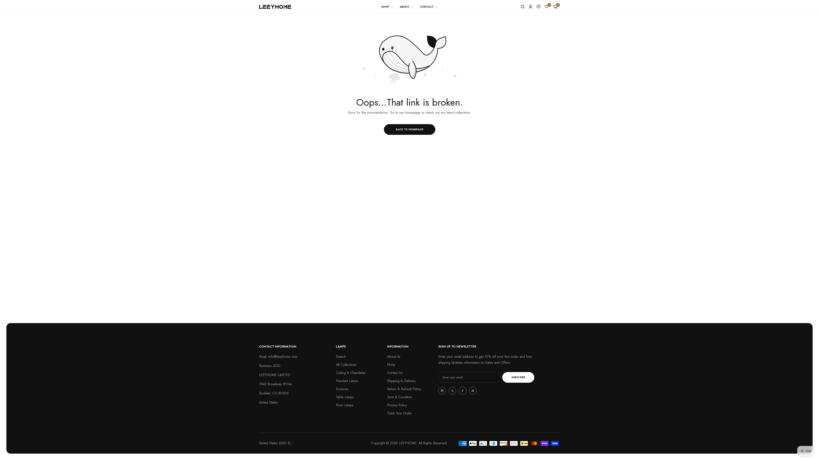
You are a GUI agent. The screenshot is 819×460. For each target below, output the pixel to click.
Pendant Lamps (347, 380)
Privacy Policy (397, 405)
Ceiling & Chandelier (351, 372)
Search (341, 356)
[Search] (522, 7)
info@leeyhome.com (283, 356)
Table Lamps (345, 397)
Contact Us (395, 372)
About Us (393, 356)
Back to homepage (409, 129)
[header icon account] (530, 7)
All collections (346, 364)
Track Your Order (399, 413)
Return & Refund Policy (404, 389)
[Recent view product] (538, 6)
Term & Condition (399, 397)
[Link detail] (442, 391)
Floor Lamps (344, 405)
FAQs (391, 364)
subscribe (518, 377)
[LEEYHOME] (275, 7)
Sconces (342, 389)
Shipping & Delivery (401, 380)
